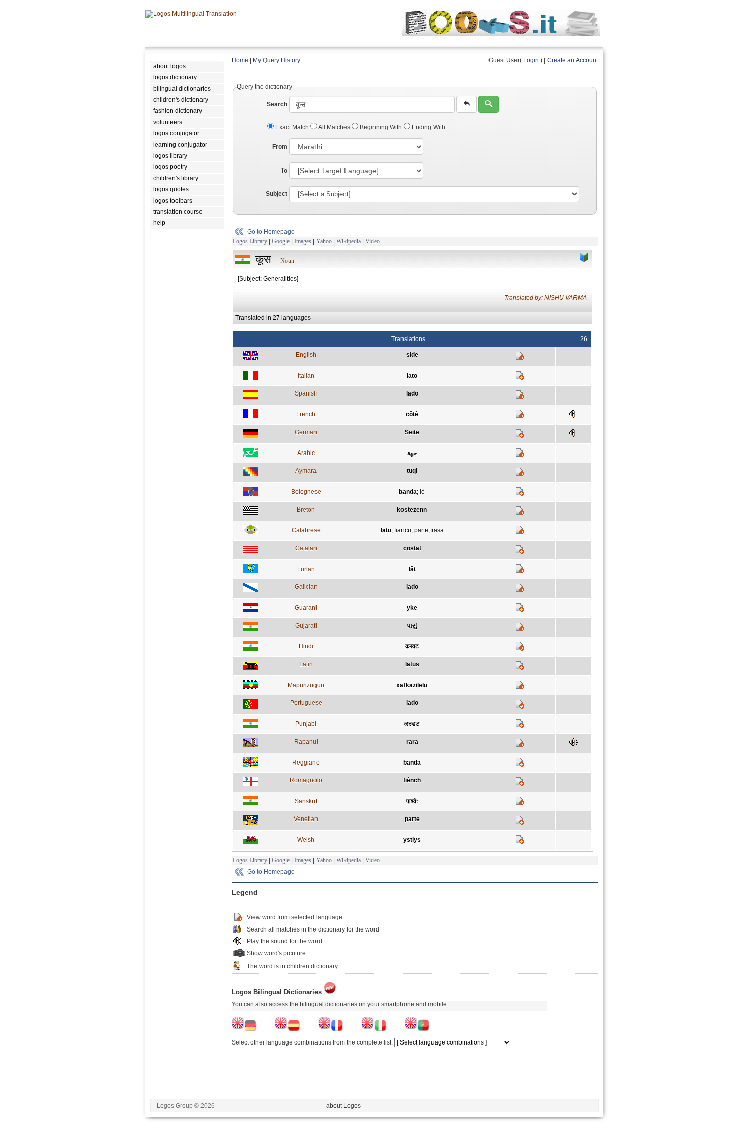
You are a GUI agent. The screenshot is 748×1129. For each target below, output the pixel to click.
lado (412, 393)
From (279, 146)
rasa (437, 530)
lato (412, 375)
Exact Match (292, 127)
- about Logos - (343, 1105)
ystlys (412, 839)
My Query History (276, 60)
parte (421, 530)
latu (386, 530)
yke (412, 607)
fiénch (412, 780)
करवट (412, 646)
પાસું (412, 625)
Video (372, 241)
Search (277, 104)
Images (302, 241)
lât (412, 569)
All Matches (334, 127)
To (284, 170)
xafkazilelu (411, 685)
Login (531, 60)
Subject (276, 193)
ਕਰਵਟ (412, 723)
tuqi (412, 470)
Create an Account (572, 60)
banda (408, 491)
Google (281, 241)
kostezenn (412, 509)
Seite (412, 432)
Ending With (427, 127)
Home (240, 60)
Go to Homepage (271, 231)
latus (412, 664)
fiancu (402, 530)
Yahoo (324, 241)
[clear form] (466, 104)
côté (412, 414)
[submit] (488, 104)
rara (412, 741)
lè (422, 491)
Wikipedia (348, 241)
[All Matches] (584, 257)
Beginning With (381, 127)
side (412, 354)
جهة (412, 453)
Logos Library (250, 241)
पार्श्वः (412, 801)
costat (412, 548)
